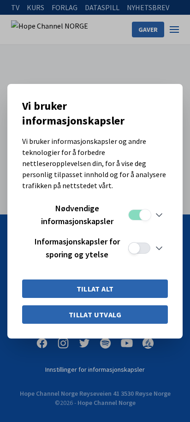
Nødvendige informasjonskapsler (77, 214)
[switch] (139, 214)
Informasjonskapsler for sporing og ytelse (77, 248)
